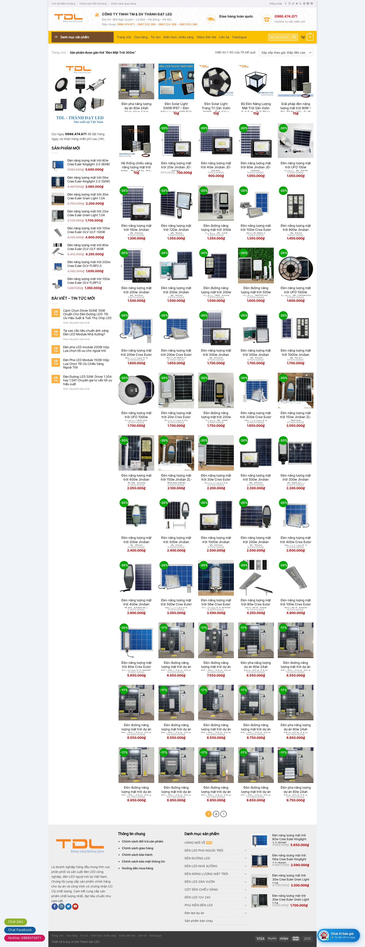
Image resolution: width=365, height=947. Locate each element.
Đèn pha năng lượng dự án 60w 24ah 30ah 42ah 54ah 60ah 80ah (136, 110)
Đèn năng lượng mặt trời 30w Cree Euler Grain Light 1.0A (216, 479)
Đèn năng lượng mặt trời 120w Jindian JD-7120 (176, 230)
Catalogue (239, 37)
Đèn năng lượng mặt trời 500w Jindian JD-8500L (256, 479)
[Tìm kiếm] (294, 37)
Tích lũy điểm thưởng (63, 3)
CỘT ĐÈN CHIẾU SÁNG (201, 889)
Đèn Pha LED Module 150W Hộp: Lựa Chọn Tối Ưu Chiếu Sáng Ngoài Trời (86, 363)
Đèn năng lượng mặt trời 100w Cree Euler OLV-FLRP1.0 (256, 230)
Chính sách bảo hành (137, 854)
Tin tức (156, 37)
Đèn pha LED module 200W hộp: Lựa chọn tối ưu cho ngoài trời (86, 348)
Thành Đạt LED (89, 941)
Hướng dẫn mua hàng (137, 868)
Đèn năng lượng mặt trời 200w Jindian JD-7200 (176, 292)
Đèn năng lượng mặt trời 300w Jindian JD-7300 (256, 354)
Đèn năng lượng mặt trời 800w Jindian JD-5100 (296, 230)
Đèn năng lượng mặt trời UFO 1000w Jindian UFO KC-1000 (136, 419)
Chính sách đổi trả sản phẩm (142, 841)
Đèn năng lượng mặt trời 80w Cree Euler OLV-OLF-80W (256, 604)
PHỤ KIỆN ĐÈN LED (199, 905)
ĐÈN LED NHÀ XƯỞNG (201, 866)
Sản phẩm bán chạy (199, 921)
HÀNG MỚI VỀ (195, 842)
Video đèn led (206, 37)
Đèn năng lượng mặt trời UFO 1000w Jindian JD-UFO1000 (295, 292)
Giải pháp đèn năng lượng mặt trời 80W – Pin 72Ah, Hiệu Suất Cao (295, 110)
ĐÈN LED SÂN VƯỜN (200, 881)
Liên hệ (224, 37)
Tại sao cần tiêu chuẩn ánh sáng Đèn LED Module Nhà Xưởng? (86, 332)
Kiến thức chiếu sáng (179, 37)
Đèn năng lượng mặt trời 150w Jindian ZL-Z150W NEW (176, 479)
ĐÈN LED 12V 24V (198, 897)
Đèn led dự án (194, 913)
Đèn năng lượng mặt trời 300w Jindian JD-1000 (176, 542)
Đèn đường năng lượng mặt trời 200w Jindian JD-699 (216, 417)
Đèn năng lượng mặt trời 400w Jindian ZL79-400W (136, 479)
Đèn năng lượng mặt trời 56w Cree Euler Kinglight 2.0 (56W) (216, 604)
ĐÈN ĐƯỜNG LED (197, 858)
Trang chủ (124, 37)
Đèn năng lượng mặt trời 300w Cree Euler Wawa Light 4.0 (255, 417)
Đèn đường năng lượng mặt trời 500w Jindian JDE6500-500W (256, 294)
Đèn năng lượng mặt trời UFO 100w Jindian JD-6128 (296, 167)
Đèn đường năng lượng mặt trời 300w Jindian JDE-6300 (216, 292)
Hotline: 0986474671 (24, 938)
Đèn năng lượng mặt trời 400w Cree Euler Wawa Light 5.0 (295, 542)
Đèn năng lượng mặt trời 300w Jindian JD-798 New (296, 479)
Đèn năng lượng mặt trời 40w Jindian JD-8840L (216, 167)
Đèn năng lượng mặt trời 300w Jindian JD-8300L (216, 354)
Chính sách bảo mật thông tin (143, 861)
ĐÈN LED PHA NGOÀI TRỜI (204, 850)
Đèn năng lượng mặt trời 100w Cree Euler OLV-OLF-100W (295, 604)
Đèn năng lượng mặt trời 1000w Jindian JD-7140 (296, 354)
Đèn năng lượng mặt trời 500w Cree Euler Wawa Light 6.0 (176, 604)
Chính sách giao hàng (123, 3)
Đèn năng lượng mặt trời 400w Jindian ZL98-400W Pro (136, 604)
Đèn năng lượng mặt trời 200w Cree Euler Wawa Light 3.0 (136, 354)
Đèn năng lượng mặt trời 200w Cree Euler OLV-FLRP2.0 (176, 354)
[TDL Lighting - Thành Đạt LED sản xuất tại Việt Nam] (70, 19)
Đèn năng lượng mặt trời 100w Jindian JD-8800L (136, 230)
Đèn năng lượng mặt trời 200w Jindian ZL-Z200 (136, 542)
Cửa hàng (141, 37)
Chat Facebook (20, 930)
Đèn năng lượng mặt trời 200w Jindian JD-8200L (136, 292)
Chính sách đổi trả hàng (93, 3)
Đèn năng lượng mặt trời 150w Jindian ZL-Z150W (295, 417)
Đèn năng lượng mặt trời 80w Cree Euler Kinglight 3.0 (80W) (136, 667)
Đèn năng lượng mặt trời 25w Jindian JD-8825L (176, 167)
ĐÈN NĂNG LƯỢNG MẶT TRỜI (206, 874)
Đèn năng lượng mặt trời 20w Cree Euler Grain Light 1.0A (176, 417)
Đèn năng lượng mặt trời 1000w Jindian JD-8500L (216, 542)
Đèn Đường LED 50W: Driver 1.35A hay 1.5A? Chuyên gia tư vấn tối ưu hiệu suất (87, 380)
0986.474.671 (76, 134)
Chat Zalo (15, 922)
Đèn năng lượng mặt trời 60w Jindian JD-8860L (256, 167)
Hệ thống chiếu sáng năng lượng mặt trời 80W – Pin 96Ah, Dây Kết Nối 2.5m (136, 169)
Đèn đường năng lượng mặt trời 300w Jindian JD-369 (216, 230)
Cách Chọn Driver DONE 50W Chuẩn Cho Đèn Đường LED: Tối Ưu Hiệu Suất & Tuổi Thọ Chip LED (87, 314)
